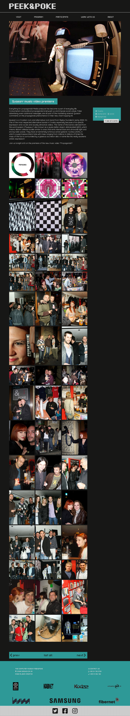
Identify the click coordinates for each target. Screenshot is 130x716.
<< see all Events (111, 121)
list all (48, 655)
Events (100, 111)
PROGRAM (39, 16)
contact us (95, 668)
